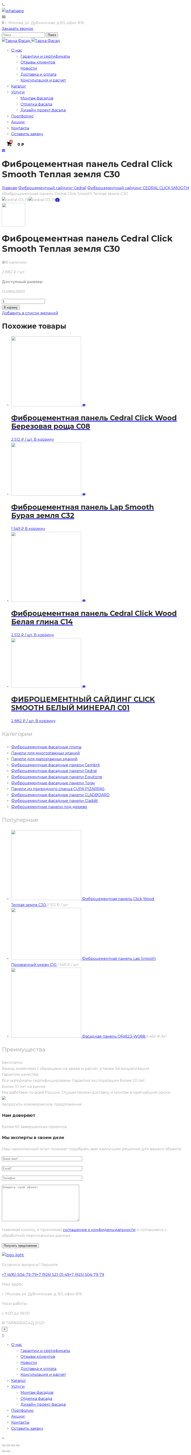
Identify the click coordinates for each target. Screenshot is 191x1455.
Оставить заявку (27, 134)
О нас (16, 50)
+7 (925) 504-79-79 (86, 1274)
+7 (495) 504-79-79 (23, 5)
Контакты (20, 128)
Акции (18, 122)
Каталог (18, 86)
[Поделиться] (13, 1445)
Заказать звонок (17, 28)
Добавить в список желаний (30, 313)
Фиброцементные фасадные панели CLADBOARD (60, 795)
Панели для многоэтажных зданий (45, 753)
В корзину (11, 307)
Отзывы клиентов (37, 62)
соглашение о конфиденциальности (99, 1230)
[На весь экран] (8, 1445)
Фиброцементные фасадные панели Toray (53, 783)
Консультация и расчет (43, 80)
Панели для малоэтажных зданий (44, 759)
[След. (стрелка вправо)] (8, 1451)
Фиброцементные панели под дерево (49, 807)
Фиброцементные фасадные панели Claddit (54, 800)
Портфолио (22, 116)
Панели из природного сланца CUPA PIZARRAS (58, 789)
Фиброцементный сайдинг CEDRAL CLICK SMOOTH (138, 188)
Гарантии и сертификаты (45, 56)
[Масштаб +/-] (4, 1445)
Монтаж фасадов (36, 98)
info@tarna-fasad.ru (24, 16)
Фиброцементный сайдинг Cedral (52, 188)
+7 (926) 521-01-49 (53, 1274)
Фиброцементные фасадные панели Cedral (54, 771)
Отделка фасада (36, 104)
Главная (9, 188)
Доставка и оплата (38, 74)
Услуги (18, 92)
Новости (28, 68)
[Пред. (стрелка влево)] (4, 1451)
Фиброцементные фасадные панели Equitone (56, 777)
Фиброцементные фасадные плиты (46, 747)
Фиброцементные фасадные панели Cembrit (55, 765)
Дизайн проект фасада (43, 110)
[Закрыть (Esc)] (18, 1445)
